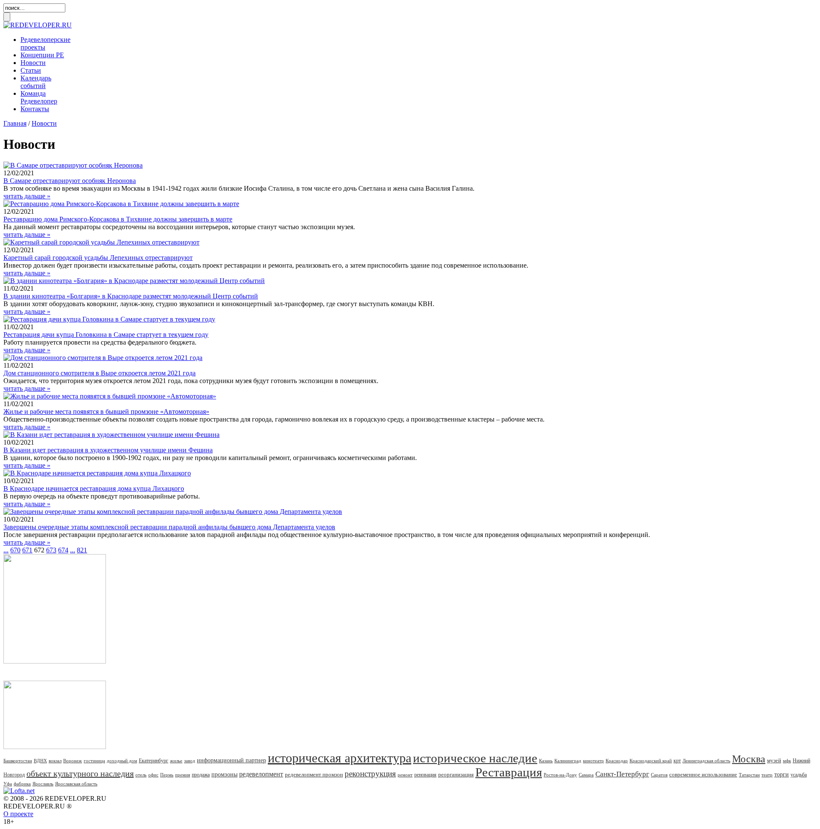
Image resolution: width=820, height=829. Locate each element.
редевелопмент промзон (314, 774)
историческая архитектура (339, 758)
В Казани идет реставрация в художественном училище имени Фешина (108, 450)
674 (63, 550)
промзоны (224, 774)
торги (781, 774)
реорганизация (456, 774)
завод (189, 760)
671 (27, 550)
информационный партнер (231, 760)
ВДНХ (40, 760)
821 (82, 550)
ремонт (405, 774)
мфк (787, 760)
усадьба (799, 775)
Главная (14, 123)
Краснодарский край (651, 760)
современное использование (703, 774)
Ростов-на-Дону (560, 774)
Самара (586, 774)
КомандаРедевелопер (38, 97)
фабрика (22, 783)
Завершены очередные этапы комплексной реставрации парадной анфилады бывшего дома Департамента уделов (169, 527)
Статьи (30, 70)
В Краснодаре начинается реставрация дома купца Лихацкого (93, 488)
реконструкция (370, 773)
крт (677, 761)
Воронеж (72, 760)
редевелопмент (261, 774)
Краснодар (617, 760)
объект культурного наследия (80, 773)
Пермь (166, 774)
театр (767, 774)
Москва (748, 758)
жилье (176, 760)
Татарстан (749, 774)
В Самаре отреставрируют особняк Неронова (69, 180)
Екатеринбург (153, 761)
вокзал (55, 760)
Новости (33, 62)
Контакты (34, 108)
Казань (546, 760)
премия (182, 774)
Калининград (567, 760)
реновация (425, 775)
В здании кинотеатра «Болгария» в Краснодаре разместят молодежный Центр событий (130, 296)
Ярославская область (76, 783)
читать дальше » (26, 196)
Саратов (659, 774)
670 (15, 550)
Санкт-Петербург (622, 774)
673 (51, 550)
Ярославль (42, 783)
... (6, 550)
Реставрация (508, 772)
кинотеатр (593, 760)
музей (774, 760)
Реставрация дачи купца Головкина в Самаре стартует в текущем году (105, 334)
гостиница (94, 760)
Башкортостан (17, 760)
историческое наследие (475, 758)
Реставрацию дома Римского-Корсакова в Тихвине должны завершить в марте (117, 219)
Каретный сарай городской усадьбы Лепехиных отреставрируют (98, 257)
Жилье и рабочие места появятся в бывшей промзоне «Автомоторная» (106, 411)
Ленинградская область (706, 760)
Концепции (42, 55)
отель (140, 774)
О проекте (18, 813)
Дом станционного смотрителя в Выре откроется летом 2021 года (99, 373)
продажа (201, 775)
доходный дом (122, 760)
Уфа (7, 783)
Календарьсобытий (35, 81)
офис (153, 774)
